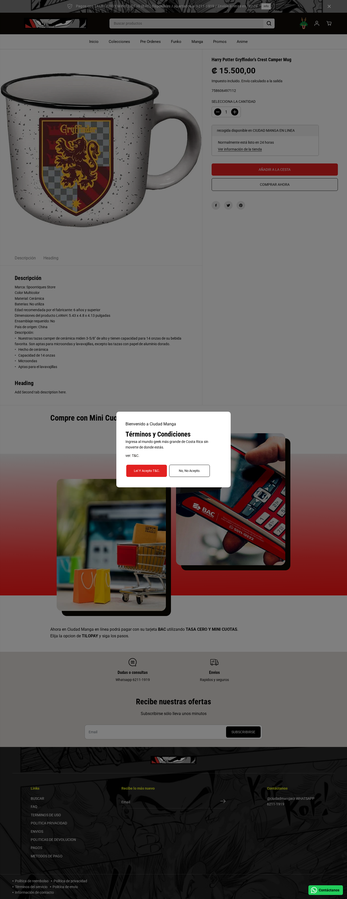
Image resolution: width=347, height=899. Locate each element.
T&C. (135, 456)
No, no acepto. (189, 471)
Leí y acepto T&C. (147, 471)
